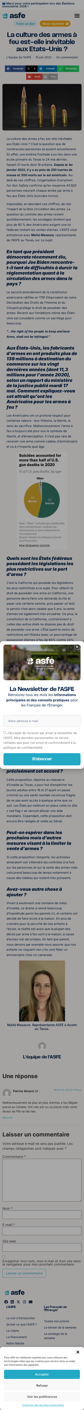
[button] (78, 1352)
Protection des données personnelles (43, 1405)
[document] (42, 705)
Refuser (42, 1385)
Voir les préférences (42, 1397)
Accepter (42, 1374)
